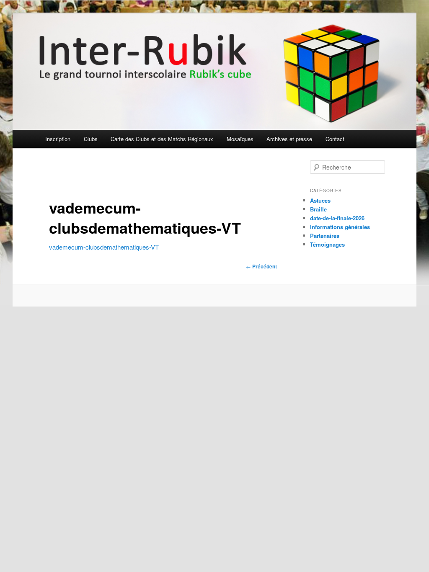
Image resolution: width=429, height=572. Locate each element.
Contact (335, 139)
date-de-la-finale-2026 (337, 218)
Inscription (57, 139)
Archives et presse (289, 139)
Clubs (91, 139)
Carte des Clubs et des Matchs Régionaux (162, 139)
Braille (318, 209)
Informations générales (340, 227)
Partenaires (324, 236)
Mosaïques (240, 139)
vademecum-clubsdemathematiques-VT (104, 246)
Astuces (320, 200)
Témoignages (327, 244)
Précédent (261, 266)
